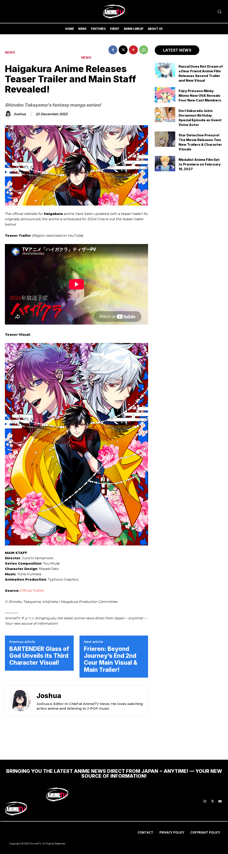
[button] (220, 12)
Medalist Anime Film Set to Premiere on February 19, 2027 (200, 164)
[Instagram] (205, 801)
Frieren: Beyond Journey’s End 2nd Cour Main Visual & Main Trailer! (110, 659)
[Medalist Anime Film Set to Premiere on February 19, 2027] (165, 163)
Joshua (20, 114)
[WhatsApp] (143, 49)
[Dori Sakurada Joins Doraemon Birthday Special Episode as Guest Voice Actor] (165, 114)
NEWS (10, 52)
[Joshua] (9, 114)
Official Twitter (32, 590)
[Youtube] (220, 801)
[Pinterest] (133, 49)
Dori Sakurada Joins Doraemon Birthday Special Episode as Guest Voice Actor (200, 118)
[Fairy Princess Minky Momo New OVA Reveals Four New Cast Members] (165, 95)
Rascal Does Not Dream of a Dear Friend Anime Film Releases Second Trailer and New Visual (201, 73)
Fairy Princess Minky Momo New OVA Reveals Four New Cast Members (200, 95)
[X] (123, 49)
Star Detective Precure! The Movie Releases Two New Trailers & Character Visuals (200, 142)
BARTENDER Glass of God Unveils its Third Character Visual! (39, 655)
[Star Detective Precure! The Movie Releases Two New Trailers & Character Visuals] (165, 139)
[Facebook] (112, 49)
